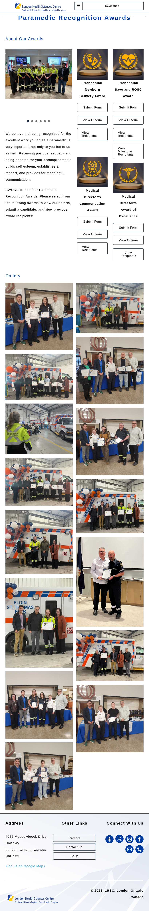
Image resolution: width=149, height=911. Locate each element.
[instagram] (129, 839)
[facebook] (139, 839)
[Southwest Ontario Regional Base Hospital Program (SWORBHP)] (40, 2)
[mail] (129, 849)
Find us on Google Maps (25, 866)
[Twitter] (119, 839)
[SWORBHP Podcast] (109, 839)
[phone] (139, 849)
